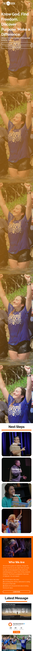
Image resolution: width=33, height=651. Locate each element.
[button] (29, 3)
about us (16, 43)
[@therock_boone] (10, 624)
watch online (16, 47)
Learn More (16, 591)
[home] (8, 3)
